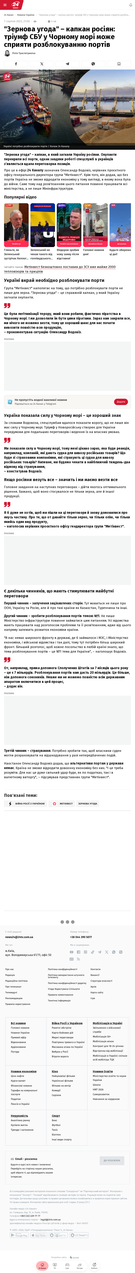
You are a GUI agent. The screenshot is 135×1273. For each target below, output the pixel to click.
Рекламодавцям (13, 998)
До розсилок (112, 1160)
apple (38, 1235)
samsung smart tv (79, 1235)
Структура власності (101, 981)
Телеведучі (11, 992)
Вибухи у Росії (60, 1051)
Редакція (10, 975)
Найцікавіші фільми (63, 1076)
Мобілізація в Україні (107, 1023)
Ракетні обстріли (61, 1027)
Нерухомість (19, 1115)
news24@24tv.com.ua (19, 937)
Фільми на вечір (61, 1085)
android (19, 1235)
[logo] (15, 4)
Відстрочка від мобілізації (108, 1050)
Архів (93, 987)
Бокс (54, 1120)
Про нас (9, 969)
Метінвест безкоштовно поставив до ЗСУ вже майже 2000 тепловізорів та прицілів (60, 269)
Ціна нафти (17, 1076)
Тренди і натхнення (22, 1129)
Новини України (26, 15)
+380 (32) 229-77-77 (30, 1216)
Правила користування (17, 1004)
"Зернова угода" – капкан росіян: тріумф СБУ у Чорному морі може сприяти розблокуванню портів (84, 15)
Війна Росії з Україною (67, 1023)
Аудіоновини (18, 1046)
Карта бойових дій (62, 1032)
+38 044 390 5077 (81, 937)
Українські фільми (62, 1080)
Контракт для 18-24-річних (108, 1046)
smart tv (58, 1235)
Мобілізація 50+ (102, 1036)
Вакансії (95, 975)
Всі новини (18, 1023)
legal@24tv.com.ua (50, 1219)
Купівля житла (19, 1125)
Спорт (56, 1115)
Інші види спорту (62, 1139)
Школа (97, 1084)
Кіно (55, 1071)
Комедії (56, 1090)
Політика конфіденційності (62, 969)
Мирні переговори (62, 1037)
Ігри (93, 998)
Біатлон (56, 1134)
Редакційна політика (16, 981)
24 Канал (9, 15)
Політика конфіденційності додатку (67, 983)
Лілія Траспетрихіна (23, 53)
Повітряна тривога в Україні (68, 1042)
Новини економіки (23, 1071)
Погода (15, 1051)
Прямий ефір (18, 1037)
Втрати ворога (60, 1056)
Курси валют (18, 1080)
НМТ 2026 (98, 1089)
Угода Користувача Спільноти (64, 989)
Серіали (56, 1095)
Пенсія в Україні (20, 1103)
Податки (16, 1099)
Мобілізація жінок (103, 1041)
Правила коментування (60, 995)
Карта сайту (97, 992)
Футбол (56, 1125)
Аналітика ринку (20, 1120)
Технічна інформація (59, 1001)
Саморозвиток (101, 1094)
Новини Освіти (103, 1071)
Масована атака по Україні (67, 1046)
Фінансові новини (21, 1085)
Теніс (55, 1129)
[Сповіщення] (131, 5)
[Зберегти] (119, 64)
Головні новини (20, 1027)
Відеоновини (18, 1042)
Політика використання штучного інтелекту (66, 976)
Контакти (95, 969)
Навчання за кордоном (106, 1099)
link (71, 952)
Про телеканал (13, 987)
